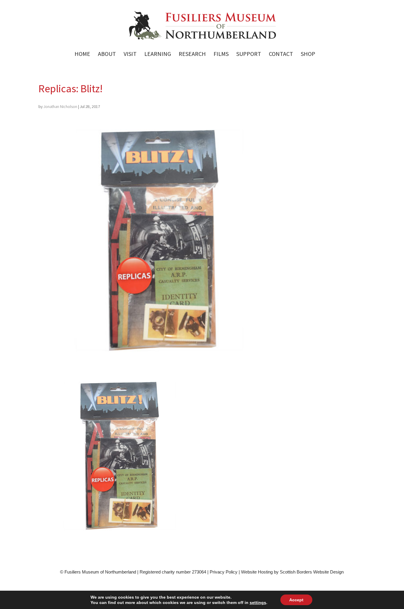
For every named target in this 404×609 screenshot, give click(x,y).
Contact (281, 54)
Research (192, 54)
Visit (130, 54)
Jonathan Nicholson (60, 106)
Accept (296, 599)
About (107, 54)
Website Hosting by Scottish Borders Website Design (292, 571)
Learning (157, 54)
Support (248, 54)
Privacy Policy (223, 571)
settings (258, 602)
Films (221, 54)
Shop (308, 54)
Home (82, 54)
